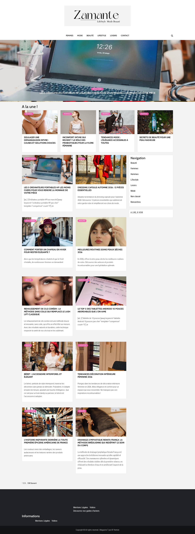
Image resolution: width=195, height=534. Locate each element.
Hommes (134, 174)
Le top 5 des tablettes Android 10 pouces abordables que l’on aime (101, 310)
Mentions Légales (42, 521)
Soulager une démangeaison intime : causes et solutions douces (39, 140)
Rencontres (136, 202)
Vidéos (54, 521)
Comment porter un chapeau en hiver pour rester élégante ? (45, 251)
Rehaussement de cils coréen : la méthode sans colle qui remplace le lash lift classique (47, 312)
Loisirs (113, 35)
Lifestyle (102, 35)
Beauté (90, 35)
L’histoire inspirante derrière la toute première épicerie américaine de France (46, 441)
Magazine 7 (104, 530)
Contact (125, 35)
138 (28, 483)
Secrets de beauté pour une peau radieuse (154, 138)
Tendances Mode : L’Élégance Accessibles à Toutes (114, 140)
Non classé (97, 89)
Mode (80, 35)
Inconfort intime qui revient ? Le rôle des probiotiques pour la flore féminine (78, 141)
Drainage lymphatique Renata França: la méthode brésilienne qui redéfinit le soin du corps (101, 443)
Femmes (69, 35)
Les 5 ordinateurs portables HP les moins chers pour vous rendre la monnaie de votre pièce (97, 93)
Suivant (34, 483)
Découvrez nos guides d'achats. (86, 511)
